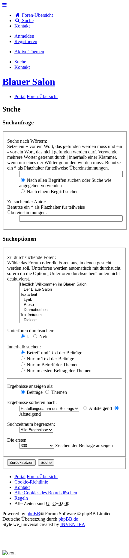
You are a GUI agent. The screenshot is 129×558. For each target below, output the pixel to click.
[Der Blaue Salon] (53, 289)
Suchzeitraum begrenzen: (31, 424)
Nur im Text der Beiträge (50, 358)
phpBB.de (68, 519)
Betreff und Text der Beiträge (54, 352)
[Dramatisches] (53, 309)
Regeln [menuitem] (21, 498)
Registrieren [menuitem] (25, 41)
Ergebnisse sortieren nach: (32, 402)
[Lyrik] (53, 299)
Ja (28, 336)
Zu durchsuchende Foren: (31, 257)
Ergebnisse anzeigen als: (30, 386)
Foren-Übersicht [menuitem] (37, 15)
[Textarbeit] (53, 294)
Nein (43, 336)
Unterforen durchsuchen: (30, 330)
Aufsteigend (100, 408)
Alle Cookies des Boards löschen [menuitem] (45, 492)
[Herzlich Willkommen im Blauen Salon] (53, 284)
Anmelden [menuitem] (24, 36)
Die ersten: (17, 440)
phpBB (33, 513)
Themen (58, 392)
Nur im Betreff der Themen (52, 364)
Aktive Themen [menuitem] (29, 51)
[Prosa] (53, 304)
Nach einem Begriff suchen (52, 191)
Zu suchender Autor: (26, 201)
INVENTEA (72, 524)
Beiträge (34, 392)
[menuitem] (22, 25)
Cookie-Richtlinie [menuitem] (31, 481)
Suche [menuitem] (27, 20)
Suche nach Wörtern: (27, 141)
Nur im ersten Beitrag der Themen (59, 370)
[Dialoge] (53, 320)
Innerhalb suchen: (24, 346)
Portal (20, 96)
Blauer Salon (28, 81)
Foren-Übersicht (42, 476)
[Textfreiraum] (53, 315)
